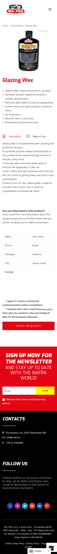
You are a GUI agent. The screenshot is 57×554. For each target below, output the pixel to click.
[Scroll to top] (51, 548)
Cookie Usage (11, 543)
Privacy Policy (32, 543)
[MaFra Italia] (15, 9)
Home (5, 25)
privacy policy (46, 309)
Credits (28, 547)
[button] (50, 9)
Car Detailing (17, 25)
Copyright (46, 543)
